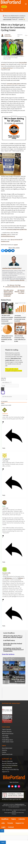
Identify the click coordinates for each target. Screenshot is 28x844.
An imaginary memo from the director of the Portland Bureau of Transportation (13, 649)
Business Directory (6, 731)
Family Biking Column (7, 740)
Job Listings (5, 735)
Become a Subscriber (7, 761)
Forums (10, 823)
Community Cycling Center (13, 83)
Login (3, 827)
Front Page (17, 285)
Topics (13, 819)
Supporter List (5, 771)
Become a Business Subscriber (9, 763)
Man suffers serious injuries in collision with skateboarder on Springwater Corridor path (8, 293)
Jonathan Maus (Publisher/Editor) (11, 268)
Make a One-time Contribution (9, 765)
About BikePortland (7, 748)
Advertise (4, 750)
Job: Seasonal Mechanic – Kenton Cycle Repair (19, 291)
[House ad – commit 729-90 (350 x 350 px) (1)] (14, 139)
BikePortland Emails (7, 754)
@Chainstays (8, 578)
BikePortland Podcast (7, 733)
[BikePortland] (11, 2)
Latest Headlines (9, 633)
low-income (22, 286)
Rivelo (4, 506)
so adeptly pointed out (7, 68)
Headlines (4, 819)
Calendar (22, 819)
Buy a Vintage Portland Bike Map (10, 769)
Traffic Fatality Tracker (7, 742)
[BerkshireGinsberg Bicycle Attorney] (7, 722)
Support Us (20, 823)
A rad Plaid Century (9, 640)
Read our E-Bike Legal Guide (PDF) (12, 799)
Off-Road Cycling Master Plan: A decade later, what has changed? (12, 636)
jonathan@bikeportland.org (8, 236)
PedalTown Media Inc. (20, 804)
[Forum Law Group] (7, 714)
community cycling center (11, 286)
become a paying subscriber (17, 280)
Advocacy (11, 285)
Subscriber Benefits (7, 767)
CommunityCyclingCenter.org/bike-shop (16, 229)
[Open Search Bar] (2, 10)
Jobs (3, 823)
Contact (4, 752)
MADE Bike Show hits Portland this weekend (12, 644)
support (16, 244)
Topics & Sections (6, 729)
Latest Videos (5, 737)
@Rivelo (20, 578)
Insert (2, 842)
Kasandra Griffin (6, 573)
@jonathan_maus (5, 234)
